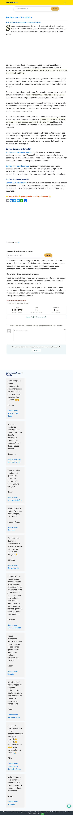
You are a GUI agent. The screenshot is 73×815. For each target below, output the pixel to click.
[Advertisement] (36, 50)
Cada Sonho (11, 2)
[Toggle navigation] (65, 2)
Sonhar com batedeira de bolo (19, 152)
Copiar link (36, 350)
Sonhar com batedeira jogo (17, 166)
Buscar (55, 9)
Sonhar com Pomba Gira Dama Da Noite (14, 766)
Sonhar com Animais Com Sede (13, 413)
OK (42, 813)
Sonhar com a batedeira (16, 183)
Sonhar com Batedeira (19, 17)
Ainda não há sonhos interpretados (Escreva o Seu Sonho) (23, 22)
